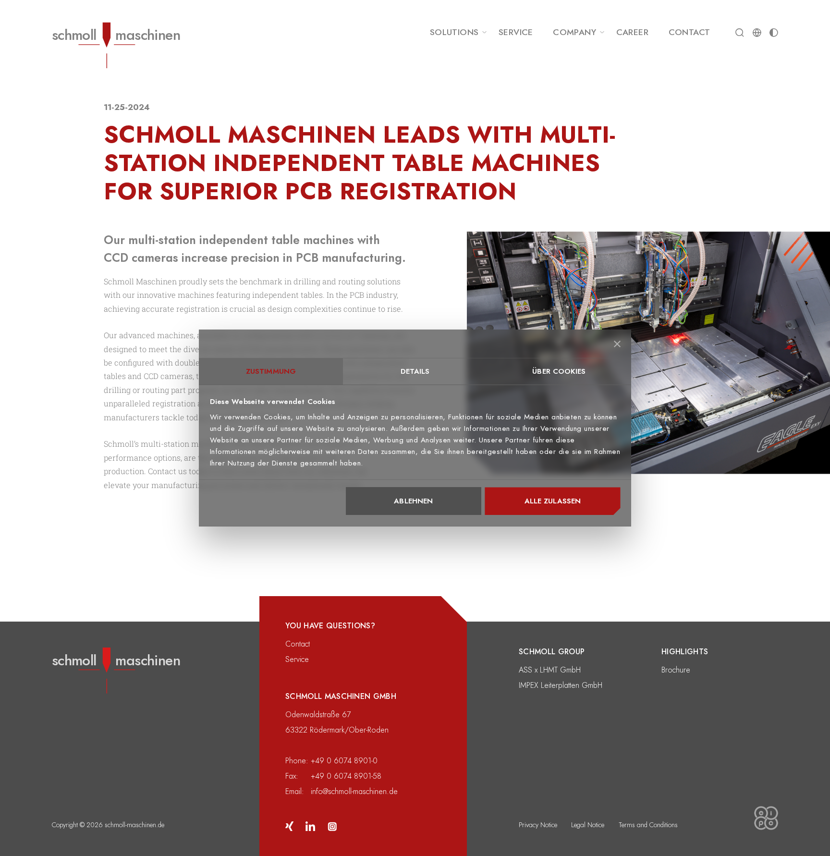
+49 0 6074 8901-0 (344, 761)
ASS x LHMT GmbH (550, 670)
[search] (739, 32)
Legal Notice (587, 825)
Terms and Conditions (648, 825)
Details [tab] (415, 371)
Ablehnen (413, 501)
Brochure (675, 670)
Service (297, 659)
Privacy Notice (538, 825)
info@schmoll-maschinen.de (354, 791)
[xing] (289, 825)
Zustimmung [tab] (271, 371)
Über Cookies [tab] (559, 371)
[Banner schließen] (617, 344)
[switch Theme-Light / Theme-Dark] (773, 32)
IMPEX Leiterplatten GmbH (560, 685)
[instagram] (332, 825)
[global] (757, 32)
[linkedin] (310, 825)
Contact (297, 644)
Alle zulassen (553, 501)
